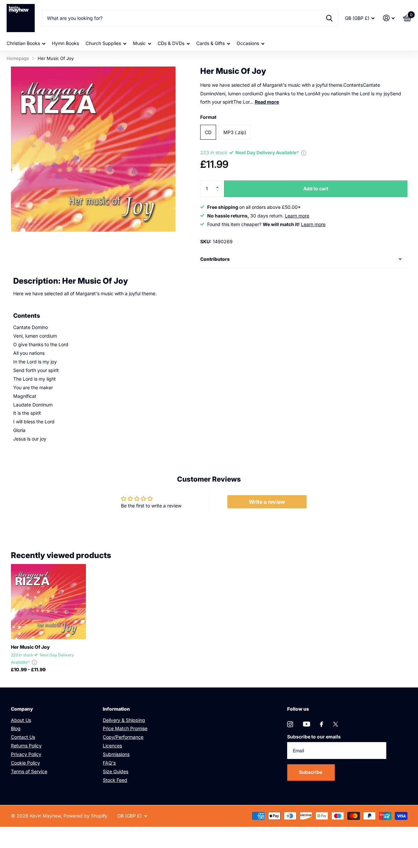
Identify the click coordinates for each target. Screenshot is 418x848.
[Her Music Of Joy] (48, 601)
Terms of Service (29, 771)
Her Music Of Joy (30, 647)
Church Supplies (103, 43)
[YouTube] (306, 724)
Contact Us (23, 737)
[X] (335, 724)
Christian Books (23, 43)
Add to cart (315, 188)
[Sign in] (389, 18)
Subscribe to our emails (314, 736)
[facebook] (321, 724)
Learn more (297, 215)
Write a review (267, 501)
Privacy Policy (26, 754)
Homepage (18, 58)
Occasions (248, 43)
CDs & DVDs (171, 43)
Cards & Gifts (210, 43)
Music (139, 43)
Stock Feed (115, 780)
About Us (21, 720)
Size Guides (115, 771)
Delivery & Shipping (124, 720)
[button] (219, 183)
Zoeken (329, 18)
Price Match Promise (125, 728)
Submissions (116, 754)
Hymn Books (65, 43)
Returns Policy (26, 745)
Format (208, 117)
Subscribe (311, 772)
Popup (303, 152)
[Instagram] (290, 724)
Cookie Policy (25, 763)
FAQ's (109, 763)
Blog (15, 728)
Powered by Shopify (85, 816)
